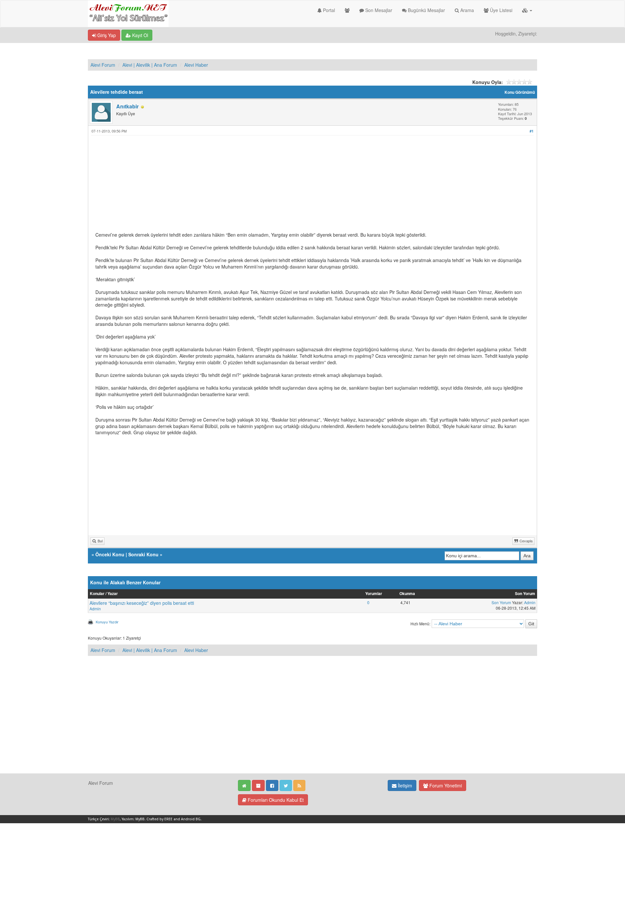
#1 (532, 131)
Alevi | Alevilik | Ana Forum (149, 65)
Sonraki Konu (143, 554)
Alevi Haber (196, 65)
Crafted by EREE (159, 819)
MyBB (115, 819)
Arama (466, 10)
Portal (328, 10)
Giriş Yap (106, 35)
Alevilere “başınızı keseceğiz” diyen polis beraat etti (142, 603)
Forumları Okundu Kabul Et (275, 800)
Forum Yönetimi (445, 785)
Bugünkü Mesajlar (426, 10)
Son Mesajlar (378, 10)
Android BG (191, 819)
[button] (527, 10)
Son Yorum (501, 602)
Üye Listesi (500, 10)
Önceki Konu (109, 554)
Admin (95, 608)
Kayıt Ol (139, 35)
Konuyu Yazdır (107, 621)
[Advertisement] (290, 186)
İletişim (404, 785)
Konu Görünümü (520, 92)
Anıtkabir (127, 106)
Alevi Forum (102, 65)
